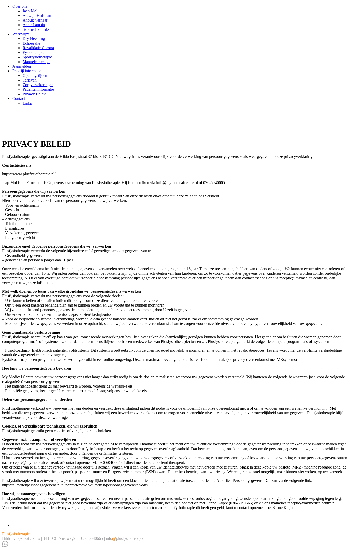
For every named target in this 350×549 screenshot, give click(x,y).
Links (27, 103)
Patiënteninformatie (38, 89)
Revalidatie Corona (38, 48)
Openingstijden (35, 75)
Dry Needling (34, 38)
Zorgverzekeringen (38, 85)
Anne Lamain (34, 25)
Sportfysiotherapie (37, 57)
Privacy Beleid (34, 94)
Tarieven (30, 80)
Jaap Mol (30, 11)
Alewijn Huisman (37, 15)
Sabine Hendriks (36, 29)
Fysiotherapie (33, 52)
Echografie (31, 43)
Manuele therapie (36, 61)
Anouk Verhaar (35, 20)
